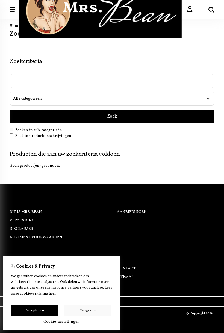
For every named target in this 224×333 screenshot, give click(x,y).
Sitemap (125, 277)
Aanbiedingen (132, 212)
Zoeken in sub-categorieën (38, 130)
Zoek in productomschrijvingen (42, 136)
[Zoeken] (211, 9)
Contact (126, 268)
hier (52, 293)
